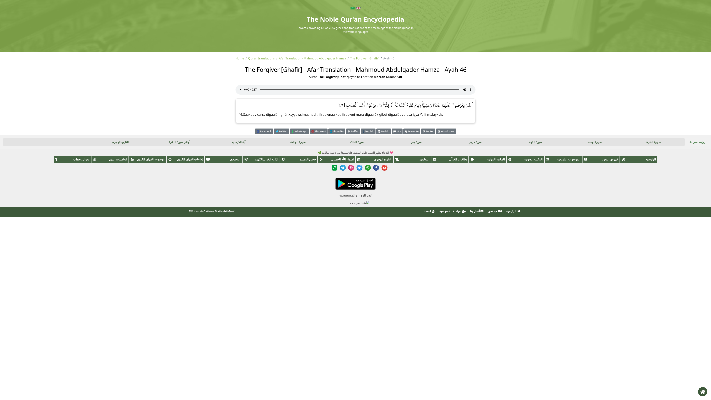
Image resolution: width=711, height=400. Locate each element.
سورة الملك (357, 142)
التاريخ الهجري (120, 142)
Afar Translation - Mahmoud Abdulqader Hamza (312, 58)
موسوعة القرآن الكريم (151, 159)
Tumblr (369, 131)
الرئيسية (651, 159)
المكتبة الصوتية (533, 159)
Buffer (354, 131)
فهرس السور (610, 159)
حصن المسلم (308, 159)
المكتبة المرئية (496, 159)
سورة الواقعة (298, 142)
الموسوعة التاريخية (568, 159)
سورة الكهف (535, 142)
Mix (398, 131)
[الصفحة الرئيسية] (702, 391)
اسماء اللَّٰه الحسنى (342, 159)
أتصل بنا (475, 211)
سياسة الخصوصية (450, 211)
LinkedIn (338, 131)
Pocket (429, 131)
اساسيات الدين (118, 159)
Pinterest (320, 131)
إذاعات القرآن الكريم (190, 159)
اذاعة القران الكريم (266, 159)
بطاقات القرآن (458, 159)
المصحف (234, 159)
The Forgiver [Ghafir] (364, 58)
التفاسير (424, 159)
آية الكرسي (238, 142)
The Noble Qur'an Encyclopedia (355, 19)
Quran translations (261, 58)
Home (240, 58)
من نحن (493, 211)
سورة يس (416, 142)
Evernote (413, 131)
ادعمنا (427, 211)
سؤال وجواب (81, 159)
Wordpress (447, 131)
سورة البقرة (653, 142)
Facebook (265, 131)
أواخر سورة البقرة (179, 142)
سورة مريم (475, 142)
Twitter (283, 131)
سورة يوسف (594, 142)
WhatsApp (300, 131)
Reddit (384, 131)
